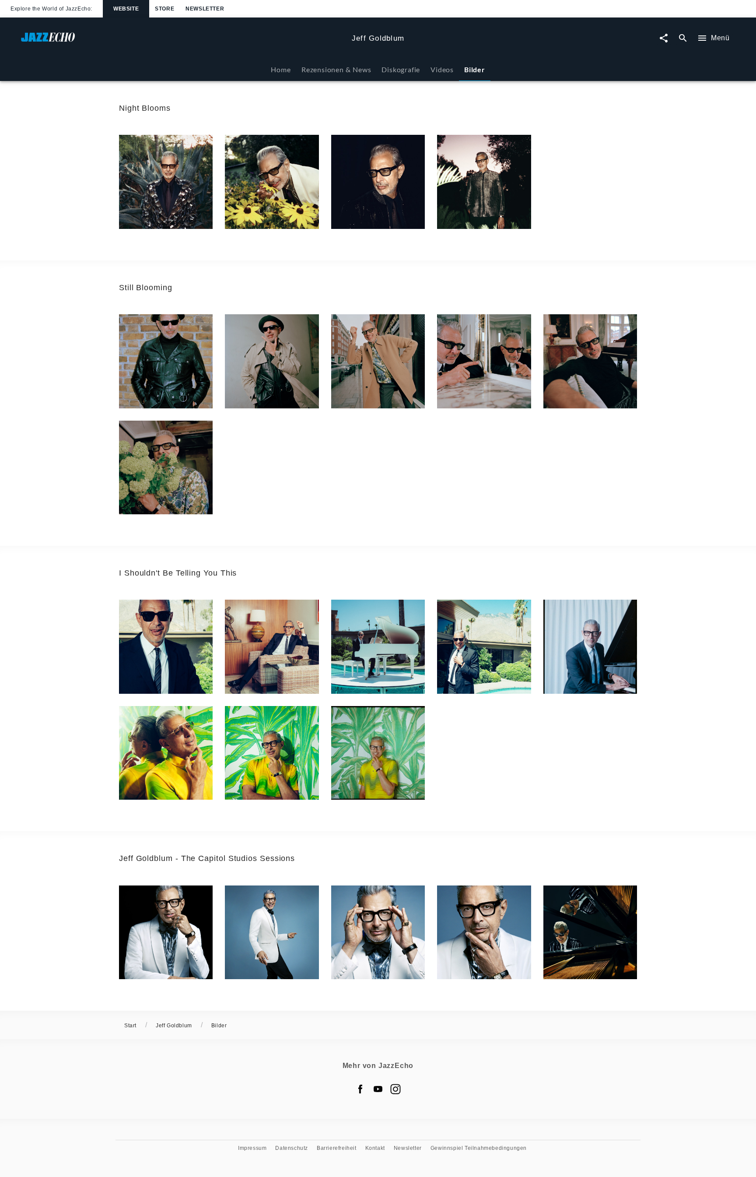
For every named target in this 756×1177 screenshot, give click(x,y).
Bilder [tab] (474, 69)
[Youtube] (378, 1089)
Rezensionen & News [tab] (336, 69)
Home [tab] (280, 69)
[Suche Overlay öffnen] (683, 38)
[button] (166, 181)
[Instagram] (395, 1089)
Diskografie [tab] (401, 69)
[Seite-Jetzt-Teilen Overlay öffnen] (663, 38)
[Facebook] (360, 1089)
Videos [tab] (442, 69)
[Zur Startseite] (183, 41)
